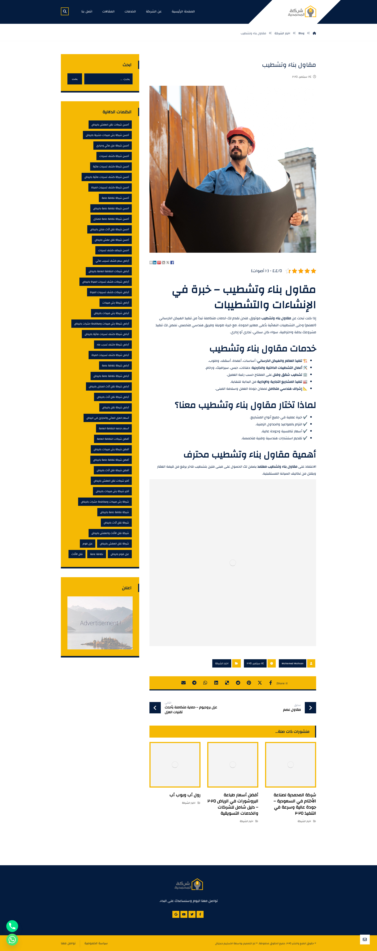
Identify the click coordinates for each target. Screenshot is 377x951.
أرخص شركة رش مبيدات (115, 302)
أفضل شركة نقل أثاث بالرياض (113, 470)
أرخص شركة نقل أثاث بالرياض (113, 397)
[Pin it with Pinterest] (159, 262)
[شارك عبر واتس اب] (205, 682)
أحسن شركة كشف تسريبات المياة (110, 187)
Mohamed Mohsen (292, 663)
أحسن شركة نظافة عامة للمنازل (111, 218)
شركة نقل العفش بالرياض (114, 543)
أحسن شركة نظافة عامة (115, 198)
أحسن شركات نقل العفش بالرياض (110, 124)
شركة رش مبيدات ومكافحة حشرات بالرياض (105, 501)
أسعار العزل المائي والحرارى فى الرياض (107, 417)
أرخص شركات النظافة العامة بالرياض (109, 271)
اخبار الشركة (221, 663)
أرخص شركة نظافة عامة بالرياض (111, 376)
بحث (75, 79)
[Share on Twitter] (168, 262)
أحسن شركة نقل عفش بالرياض (112, 239)
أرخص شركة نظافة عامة (115, 365)
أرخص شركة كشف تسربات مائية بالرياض (107, 334)
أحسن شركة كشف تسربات (114, 156)
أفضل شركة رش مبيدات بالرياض (111, 449)
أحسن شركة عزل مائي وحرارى (112, 145)
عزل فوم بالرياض (120, 554)
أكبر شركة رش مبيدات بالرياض (112, 491)
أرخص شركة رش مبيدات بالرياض (111, 313)
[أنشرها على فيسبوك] (270, 682)
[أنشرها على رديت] (238, 682)
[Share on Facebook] (172, 262)
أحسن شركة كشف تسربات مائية (111, 166)
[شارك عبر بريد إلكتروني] (183, 682)
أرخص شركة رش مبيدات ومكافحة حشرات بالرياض (101, 323)
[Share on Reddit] (163, 262)
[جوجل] (175, 914)
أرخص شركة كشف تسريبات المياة (110, 355)
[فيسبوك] (200, 914)
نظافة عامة (96, 554)
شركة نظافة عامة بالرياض (114, 512)
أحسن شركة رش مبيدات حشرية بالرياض (107, 135)
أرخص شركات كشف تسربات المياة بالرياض (105, 281)
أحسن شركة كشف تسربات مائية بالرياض (106, 177)
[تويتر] (191, 914)
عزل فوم (88, 543)
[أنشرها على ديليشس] (227, 682)
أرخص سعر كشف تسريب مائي (112, 260)
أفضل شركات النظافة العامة (113, 438)
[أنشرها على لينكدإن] (216, 682)
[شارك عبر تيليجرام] (194, 682)
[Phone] (12, 926)
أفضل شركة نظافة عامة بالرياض (111, 459)
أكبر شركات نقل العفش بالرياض (111, 480)
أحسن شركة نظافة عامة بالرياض (111, 208)
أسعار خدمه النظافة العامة (114, 428)
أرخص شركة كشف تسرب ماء (113, 344)
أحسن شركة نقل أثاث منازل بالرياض (109, 229)
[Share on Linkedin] (154, 262)
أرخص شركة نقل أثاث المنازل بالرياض (109, 386)
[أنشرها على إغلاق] (259, 682)
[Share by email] (151, 262)
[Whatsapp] (12, 940)
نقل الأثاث (77, 554)
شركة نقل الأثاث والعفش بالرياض (110, 533)
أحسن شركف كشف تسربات (113, 250)
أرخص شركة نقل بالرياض (115, 407)
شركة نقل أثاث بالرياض (116, 522)
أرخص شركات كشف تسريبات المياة (109, 292)
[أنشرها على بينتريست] (249, 682)
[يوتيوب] (183, 914)
